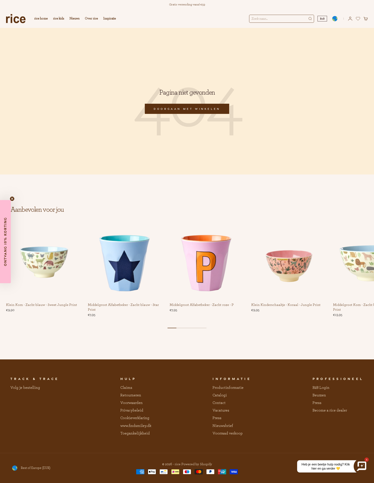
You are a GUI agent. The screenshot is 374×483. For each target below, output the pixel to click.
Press (217, 418)
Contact (219, 403)
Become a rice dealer (330, 410)
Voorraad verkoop (228, 433)
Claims (126, 388)
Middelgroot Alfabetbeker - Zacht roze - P (202, 305)
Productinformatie (228, 388)
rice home (41, 18)
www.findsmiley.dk (135, 426)
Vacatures (221, 410)
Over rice (91, 18)
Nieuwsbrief (223, 426)
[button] (75, 231)
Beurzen (319, 395)
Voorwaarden (131, 403)
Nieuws (74, 18)
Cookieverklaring (134, 418)
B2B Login (321, 388)
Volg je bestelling (25, 388)
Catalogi (220, 395)
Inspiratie (109, 18)
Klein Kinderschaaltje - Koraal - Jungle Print (286, 305)
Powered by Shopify (196, 464)
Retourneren (130, 395)
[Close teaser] (12, 199)
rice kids (58, 18)
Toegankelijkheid (135, 433)
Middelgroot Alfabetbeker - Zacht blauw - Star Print (123, 307)
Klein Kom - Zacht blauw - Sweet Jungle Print (41, 305)
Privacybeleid (131, 410)
